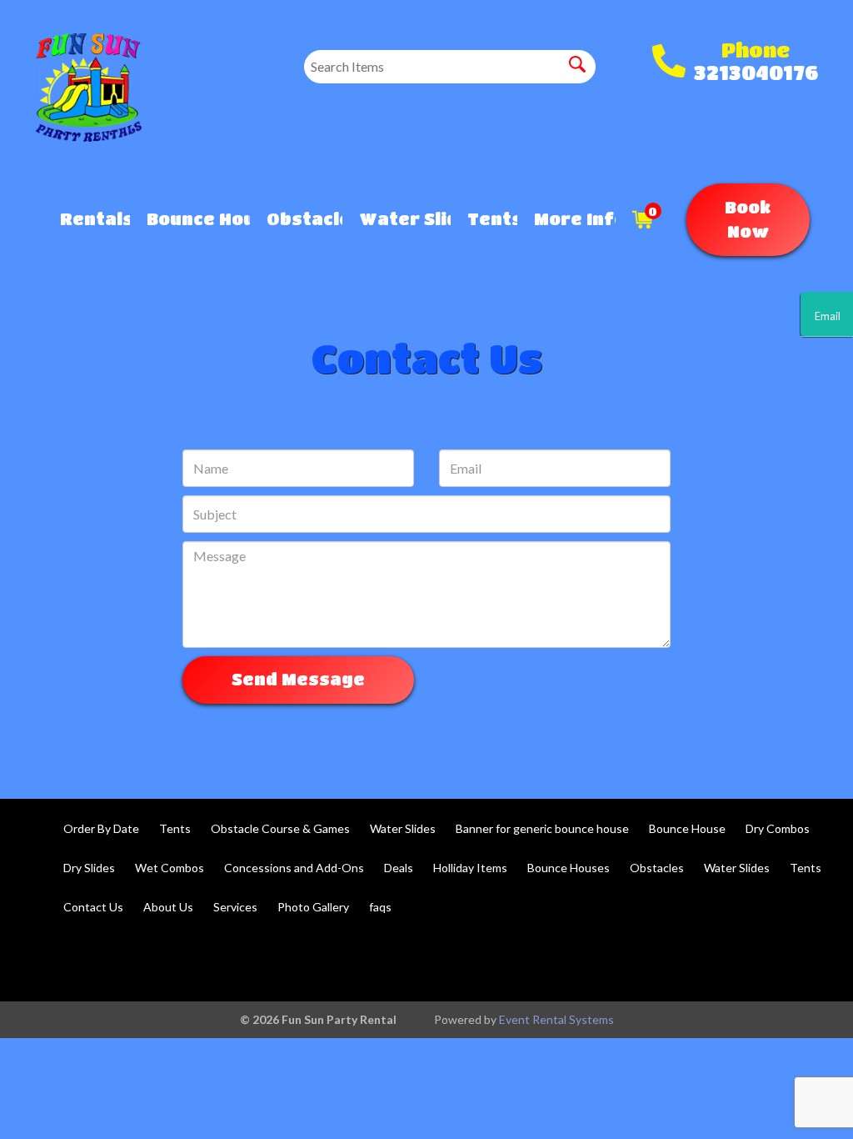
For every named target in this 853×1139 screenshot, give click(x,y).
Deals (398, 868)
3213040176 (756, 72)
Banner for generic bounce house (542, 828)
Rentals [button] (86, 218)
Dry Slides (89, 868)
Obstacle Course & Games (280, 828)
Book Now (748, 219)
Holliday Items (470, 868)
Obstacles (296, 218)
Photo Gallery (313, 907)
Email (827, 316)
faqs (380, 907)
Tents (484, 218)
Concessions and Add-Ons (294, 868)
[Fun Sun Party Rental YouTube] (763, 960)
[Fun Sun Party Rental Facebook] (718, 960)
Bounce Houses (190, 218)
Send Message (298, 679)
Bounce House (687, 828)
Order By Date (101, 828)
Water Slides (396, 218)
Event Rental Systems (556, 1019)
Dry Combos (778, 828)
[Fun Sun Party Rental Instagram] (808, 960)
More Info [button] (566, 218)
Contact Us (93, 907)
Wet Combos (169, 868)
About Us (168, 907)
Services (235, 907)
